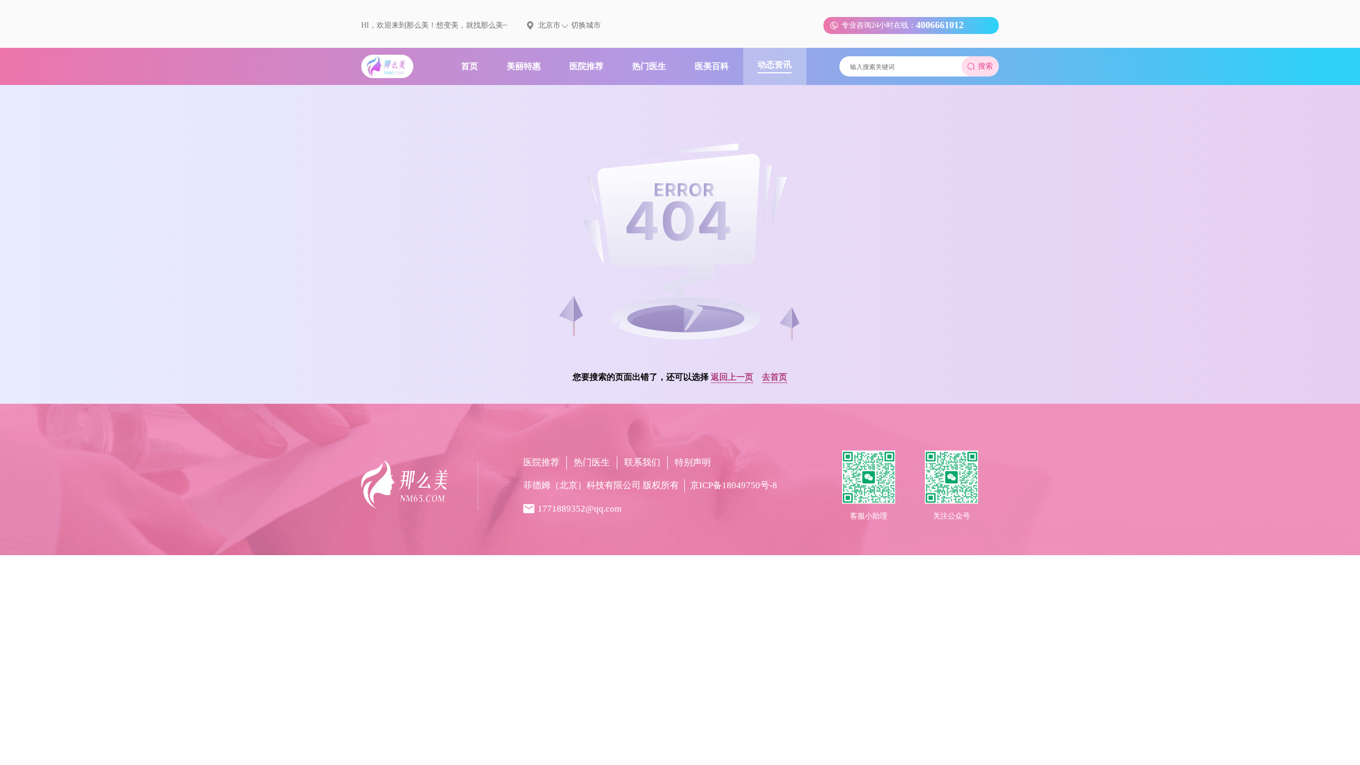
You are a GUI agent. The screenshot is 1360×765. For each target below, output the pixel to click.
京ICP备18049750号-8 (733, 485)
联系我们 (642, 462)
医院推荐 (541, 462)
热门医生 (592, 462)
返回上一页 (732, 376)
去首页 (774, 376)
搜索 (985, 66)
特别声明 (693, 462)
